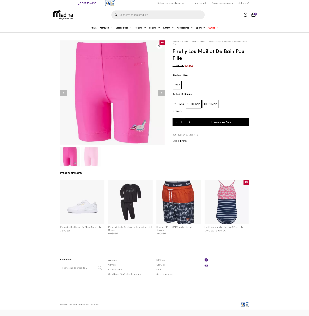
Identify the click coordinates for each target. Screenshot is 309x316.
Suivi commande (164, 274)
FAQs (158, 269)
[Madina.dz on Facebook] (206, 260)
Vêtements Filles (198, 41)
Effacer (178, 111)
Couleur (177, 75)
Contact (160, 264)
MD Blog (160, 260)
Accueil (176, 41)
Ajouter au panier (223, 122)
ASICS (94, 27)
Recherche (100, 268)
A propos (112, 260)
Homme (138, 27)
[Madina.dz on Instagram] (206, 266)
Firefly (183, 140)
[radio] (177, 85)
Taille (176, 94)
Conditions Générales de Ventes (124, 274)
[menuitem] (87, 3)
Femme (152, 27)
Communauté (115, 269)
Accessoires (183, 27)
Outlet (211, 27)
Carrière (112, 264)
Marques (104, 27)
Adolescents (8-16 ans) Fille (220, 41)
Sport (198, 27)
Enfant (166, 27)
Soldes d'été (122, 27)
